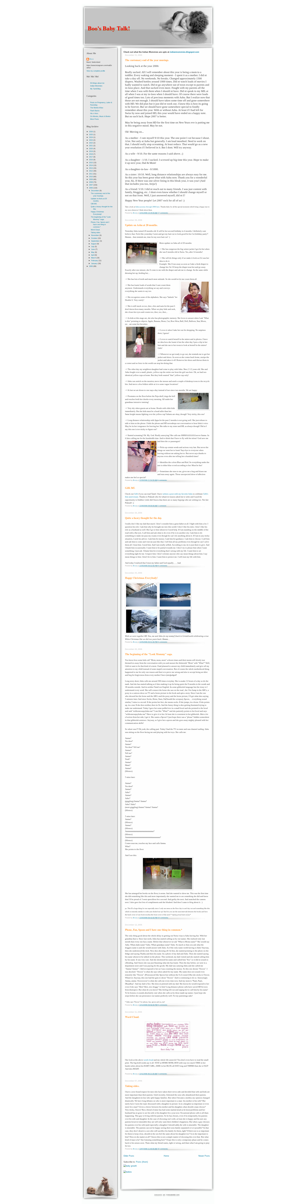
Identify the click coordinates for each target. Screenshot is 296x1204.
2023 (91, 140)
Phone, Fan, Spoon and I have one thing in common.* (153, 930)
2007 (91, 185)
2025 (91, 134)
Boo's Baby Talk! (109, 28)
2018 (91, 154)
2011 (91, 174)
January (94, 263)
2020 (91, 148)
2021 (91, 146)
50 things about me (97, 83)
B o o (91, 59)
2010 (91, 176)
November (95, 235)
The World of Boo (96, 108)
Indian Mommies (96, 86)
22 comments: (163, 918)
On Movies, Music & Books (100, 116)
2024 (91, 137)
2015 (91, 162)
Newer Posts (204, 1156)
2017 (91, 157)
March (93, 258)
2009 (91, 179)
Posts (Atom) (142, 1162)
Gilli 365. (130, 488)
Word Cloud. (132, 1017)
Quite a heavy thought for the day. (143, 518)
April (93, 255)
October (94, 238)
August (94, 244)
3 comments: (163, 1074)
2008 (91, 182)
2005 (91, 266)
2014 (91, 165)
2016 (91, 160)
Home (166, 1156)
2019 (91, 151)
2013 (91, 168)
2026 (91, 131)
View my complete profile (95, 71)
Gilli (136, 494)
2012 (91, 171)
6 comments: (163, 480)
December (95, 190)
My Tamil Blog (95, 89)
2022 (91, 143)
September (95, 241)
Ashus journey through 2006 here (147, 207)
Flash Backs (95, 111)
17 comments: (163, 213)
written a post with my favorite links (177, 494)
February (95, 260)
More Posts (94, 119)
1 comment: (162, 506)
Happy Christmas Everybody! (141, 578)
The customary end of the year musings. (147, 60)
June (93, 249)
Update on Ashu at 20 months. (141, 225)
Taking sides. (132, 1086)
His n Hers (94, 113)
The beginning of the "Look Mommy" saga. (148, 654)
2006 (91, 188)
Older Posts (128, 1156)
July (93, 246)
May (93, 252)
